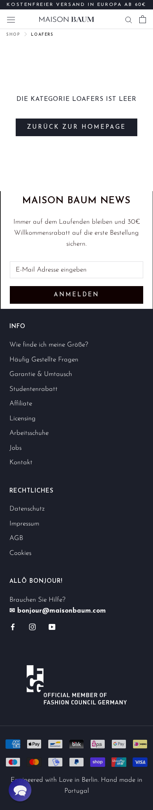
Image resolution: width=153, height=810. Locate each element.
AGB (16, 538)
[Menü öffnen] (11, 19)
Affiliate (20, 403)
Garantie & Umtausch (40, 374)
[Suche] (128, 19)
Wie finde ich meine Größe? (48, 344)
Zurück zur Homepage (76, 127)
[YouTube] (52, 626)
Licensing (22, 418)
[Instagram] (32, 626)
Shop (13, 35)
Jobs (15, 448)
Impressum (24, 523)
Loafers (42, 35)
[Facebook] (12, 626)
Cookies (20, 553)
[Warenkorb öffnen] (142, 19)
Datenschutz (27, 508)
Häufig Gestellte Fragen (43, 359)
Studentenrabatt (33, 389)
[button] (20, 790)
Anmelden (76, 295)
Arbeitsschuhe (29, 433)
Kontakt (21, 462)
